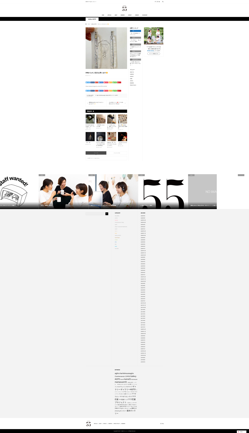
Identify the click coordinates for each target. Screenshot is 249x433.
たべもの (124, 384)
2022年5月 (143, 292)
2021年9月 (143, 309)
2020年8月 (143, 338)
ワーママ (135, 402)
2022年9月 (143, 283)
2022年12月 (143, 276)
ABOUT (116, 15)
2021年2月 (143, 324)
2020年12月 (143, 329)
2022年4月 (143, 294)
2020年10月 (143, 333)
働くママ (127, 404)
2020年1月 (143, 348)
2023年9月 (143, 257)
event (116, 229)
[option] (25, 191)
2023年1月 (143, 274)
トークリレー (119, 391)
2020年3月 (143, 344)
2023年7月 (143, 261)
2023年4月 (143, 268)
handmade (117, 237)
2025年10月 (143, 222)
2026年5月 (143, 215)
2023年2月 (143, 272)
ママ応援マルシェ (129, 402)
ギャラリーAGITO (114, 95)
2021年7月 (143, 314)
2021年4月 (143, 320)
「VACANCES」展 (119, 384)
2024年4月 (143, 242)
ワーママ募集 (117, 404)
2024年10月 (143, 235)
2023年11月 (143, 252)
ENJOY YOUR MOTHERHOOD (121, 226)
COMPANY (137, 15)
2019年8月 (143, 359)
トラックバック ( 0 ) (117, 152)
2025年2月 (143, 226)
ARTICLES (109, 15)
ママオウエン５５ (126, 396)
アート (132, 384)
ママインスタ (129, 393)
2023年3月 (143, 270)
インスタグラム (119, 386)
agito (97, 95)
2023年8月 (143, 259)
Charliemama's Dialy (119, 222)
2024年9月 (143, 237)
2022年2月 (143, 298)
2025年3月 (143, 224)
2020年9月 (143, 335)
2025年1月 (143, 229)
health (116, 239)
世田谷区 (121, 404)
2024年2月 (143, 246)
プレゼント (128, 391)
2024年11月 (143, 233)
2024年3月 (143, 244)
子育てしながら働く (134, 406)
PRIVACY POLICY (133, 85)
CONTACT (130, 15)
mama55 (127, 379)
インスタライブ (127, 386)
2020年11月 (143, 331)
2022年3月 (143, 296)
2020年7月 (143, 340)
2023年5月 (143, 266)
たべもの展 (128, 384)
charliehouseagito (102, 95)
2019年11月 (143, 353)
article (116, 218)
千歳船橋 (120, 406)
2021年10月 (143, 307)
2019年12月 (143, 351)
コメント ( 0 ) (96, 152)
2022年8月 (143, 285)
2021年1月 (143, 327)
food (116, 233)
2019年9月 (143, 357)
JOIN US (131, 80)
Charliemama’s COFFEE (122, 376)
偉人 (124, 404)
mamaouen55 (121, 382)
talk (115, 244)
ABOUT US (132, 72)
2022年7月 (143, 287)
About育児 (117, 215)
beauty (116, 220)
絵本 (130, 408)
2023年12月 (143, 250)
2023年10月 (143, 255)
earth (116, 224)
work (116, 246)
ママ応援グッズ (123, 399)
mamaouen (134, 379)
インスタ (135, 384)
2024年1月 (143, 248)
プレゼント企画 (122, 394)
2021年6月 (143, 316)
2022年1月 (143, 300)
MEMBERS (123, 15)
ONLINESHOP (144, 15)
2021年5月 (143, 318)
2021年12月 (143, 303)
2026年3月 (143, 218)
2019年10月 (143, 355)
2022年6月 (143, 290)
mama (121, 379)
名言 (123, 406)
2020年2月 (143, 346)
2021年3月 (143, 322)
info (116, 242)
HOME (103, 15)
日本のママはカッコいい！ (122, 408)
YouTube (117, 248)
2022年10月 (143, 281)
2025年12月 (143, 220)
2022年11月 (143, 279)
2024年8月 (143, 239)
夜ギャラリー (127, 406)
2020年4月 (143, 342)
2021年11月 (143, 305)
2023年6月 (143, 263)
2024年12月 (143, 231)
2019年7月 (143, 362)
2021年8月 (143, 311)
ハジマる (124, 391)
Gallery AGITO (92, 19)
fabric (116, 231)
